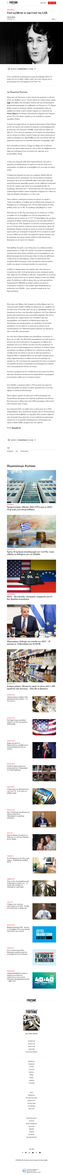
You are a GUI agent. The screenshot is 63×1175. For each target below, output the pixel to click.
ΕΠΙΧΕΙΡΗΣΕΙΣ (11, 9)
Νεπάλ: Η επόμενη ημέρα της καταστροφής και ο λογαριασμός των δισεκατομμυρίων (17, 768)
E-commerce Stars (31, 1103)
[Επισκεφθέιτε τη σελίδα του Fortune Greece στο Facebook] (22, 1152)
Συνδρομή (31, 1131)
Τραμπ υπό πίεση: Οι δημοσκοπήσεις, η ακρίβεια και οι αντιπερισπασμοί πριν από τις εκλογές (17, 746)
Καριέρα (31, 1077)
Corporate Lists (31, 1041)
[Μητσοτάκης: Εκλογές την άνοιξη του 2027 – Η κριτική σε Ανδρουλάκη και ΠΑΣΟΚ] (31, 621)
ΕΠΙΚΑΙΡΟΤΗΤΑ (11, 549)
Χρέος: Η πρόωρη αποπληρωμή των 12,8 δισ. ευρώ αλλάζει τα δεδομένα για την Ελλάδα (30, 553)
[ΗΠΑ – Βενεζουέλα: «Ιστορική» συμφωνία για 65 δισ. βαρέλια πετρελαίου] (31, 576)
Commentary (32, 1083)
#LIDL (17, 451)
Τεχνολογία (31, 1069)
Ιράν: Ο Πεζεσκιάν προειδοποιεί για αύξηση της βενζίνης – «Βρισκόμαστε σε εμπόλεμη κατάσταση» (18, 815)
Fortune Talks (31, 1049)
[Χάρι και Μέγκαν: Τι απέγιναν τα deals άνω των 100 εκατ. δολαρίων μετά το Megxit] (44, 842)
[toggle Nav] (7, 3)
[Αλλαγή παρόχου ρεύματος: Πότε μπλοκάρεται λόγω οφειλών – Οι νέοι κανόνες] (44, 704)
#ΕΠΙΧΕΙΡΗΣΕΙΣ (10, 451)
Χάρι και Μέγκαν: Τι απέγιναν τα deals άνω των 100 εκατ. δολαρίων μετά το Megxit (18, 837)
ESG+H (31, 1092)
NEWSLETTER (52, 2)
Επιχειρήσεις (31, 1064)
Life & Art (31, 1066)
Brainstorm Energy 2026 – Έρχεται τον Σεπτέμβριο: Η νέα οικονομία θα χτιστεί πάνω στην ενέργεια (18, 929)
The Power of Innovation (31, 1098)
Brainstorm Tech (31, 1100)
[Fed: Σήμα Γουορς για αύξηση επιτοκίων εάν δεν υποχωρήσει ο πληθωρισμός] (44, 727)
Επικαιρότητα (31, 1061)
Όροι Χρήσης (31, 1134)
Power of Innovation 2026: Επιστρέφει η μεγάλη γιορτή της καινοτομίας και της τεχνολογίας (17, 952)
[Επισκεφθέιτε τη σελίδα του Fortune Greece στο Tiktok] (36, 1152)
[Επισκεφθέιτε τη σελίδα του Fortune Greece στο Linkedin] (29, 1152)
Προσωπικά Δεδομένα (31, 1137)
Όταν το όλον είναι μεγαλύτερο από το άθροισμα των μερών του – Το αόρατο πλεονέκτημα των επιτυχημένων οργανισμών (18, 884)
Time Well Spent (31, 1106)
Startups (31, 1075)
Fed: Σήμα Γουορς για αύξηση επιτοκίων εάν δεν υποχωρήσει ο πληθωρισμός (17, 722)
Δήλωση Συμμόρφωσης (31, 1123)
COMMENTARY (10, 879)
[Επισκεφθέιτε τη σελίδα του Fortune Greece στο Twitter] (25, 1152)
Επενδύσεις (31, 1072)
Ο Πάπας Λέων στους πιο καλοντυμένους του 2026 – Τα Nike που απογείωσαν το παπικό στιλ (18, 906)
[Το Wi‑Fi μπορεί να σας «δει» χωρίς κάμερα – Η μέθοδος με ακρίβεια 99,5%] (44, 865)
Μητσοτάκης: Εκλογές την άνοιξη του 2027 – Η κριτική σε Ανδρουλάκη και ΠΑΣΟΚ (28, 642)
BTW (46, 1160)
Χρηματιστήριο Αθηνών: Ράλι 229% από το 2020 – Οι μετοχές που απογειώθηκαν (30, 508)
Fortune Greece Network (31, 1052)
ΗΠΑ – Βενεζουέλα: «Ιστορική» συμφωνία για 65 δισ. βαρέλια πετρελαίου (29, 598)
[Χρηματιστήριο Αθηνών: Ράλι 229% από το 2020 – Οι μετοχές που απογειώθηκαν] (31, 486)
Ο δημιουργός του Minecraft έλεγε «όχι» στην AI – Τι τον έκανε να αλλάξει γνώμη (18, 791)
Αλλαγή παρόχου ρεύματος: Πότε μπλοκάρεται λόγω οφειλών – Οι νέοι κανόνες (17, 699)
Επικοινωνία (31, 1126)
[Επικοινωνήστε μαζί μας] (40, 1152)
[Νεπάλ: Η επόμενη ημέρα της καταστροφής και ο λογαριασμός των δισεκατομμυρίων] (44, 773)
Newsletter (31, 1129)
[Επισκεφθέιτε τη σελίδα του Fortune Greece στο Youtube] (33, 1153)
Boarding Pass (31, 1095)
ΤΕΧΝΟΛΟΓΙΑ (10, 856)
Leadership (31, 1080)
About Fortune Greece (31, 1118)
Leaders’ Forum (31, 1046)
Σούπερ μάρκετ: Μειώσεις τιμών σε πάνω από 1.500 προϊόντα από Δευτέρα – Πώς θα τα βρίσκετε (31, 687)
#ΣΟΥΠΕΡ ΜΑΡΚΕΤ (24, 451)
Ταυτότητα (31, 1121)
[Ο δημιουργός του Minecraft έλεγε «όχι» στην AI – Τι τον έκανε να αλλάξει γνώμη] (44, 796)
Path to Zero (31, 1108)
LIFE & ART (10, 833)
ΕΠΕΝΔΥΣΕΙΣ (10, 504)
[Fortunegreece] (13, 4)
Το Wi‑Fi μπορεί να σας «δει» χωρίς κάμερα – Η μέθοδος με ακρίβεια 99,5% (18, 860)
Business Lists (31, 1043)
